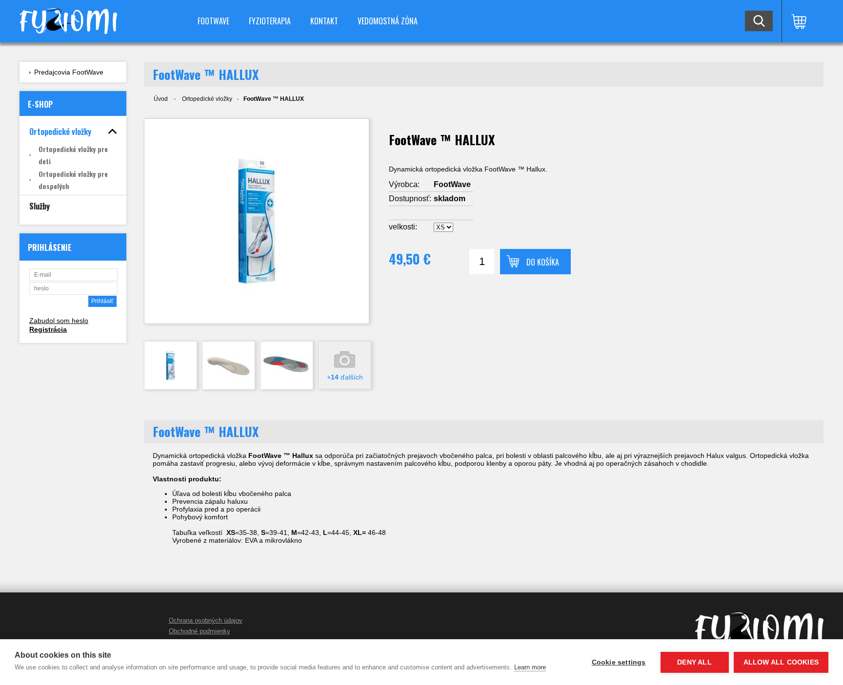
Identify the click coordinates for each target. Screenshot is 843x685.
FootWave (213, 21)
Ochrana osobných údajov (205, 620)
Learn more (530, 667)
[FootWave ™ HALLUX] (256, 221)
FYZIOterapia (270, 21)
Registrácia (48, 329)
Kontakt (324, 21)
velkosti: (403, 227)
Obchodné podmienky (199, 631)
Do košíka (542, 262)
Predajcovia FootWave (68, 72)
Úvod (161, 98)
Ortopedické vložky (207, 98)
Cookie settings (619, 662)
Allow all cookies (781, 662)
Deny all (694, 662)
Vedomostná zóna (388, 21)
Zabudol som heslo (58, 320)
